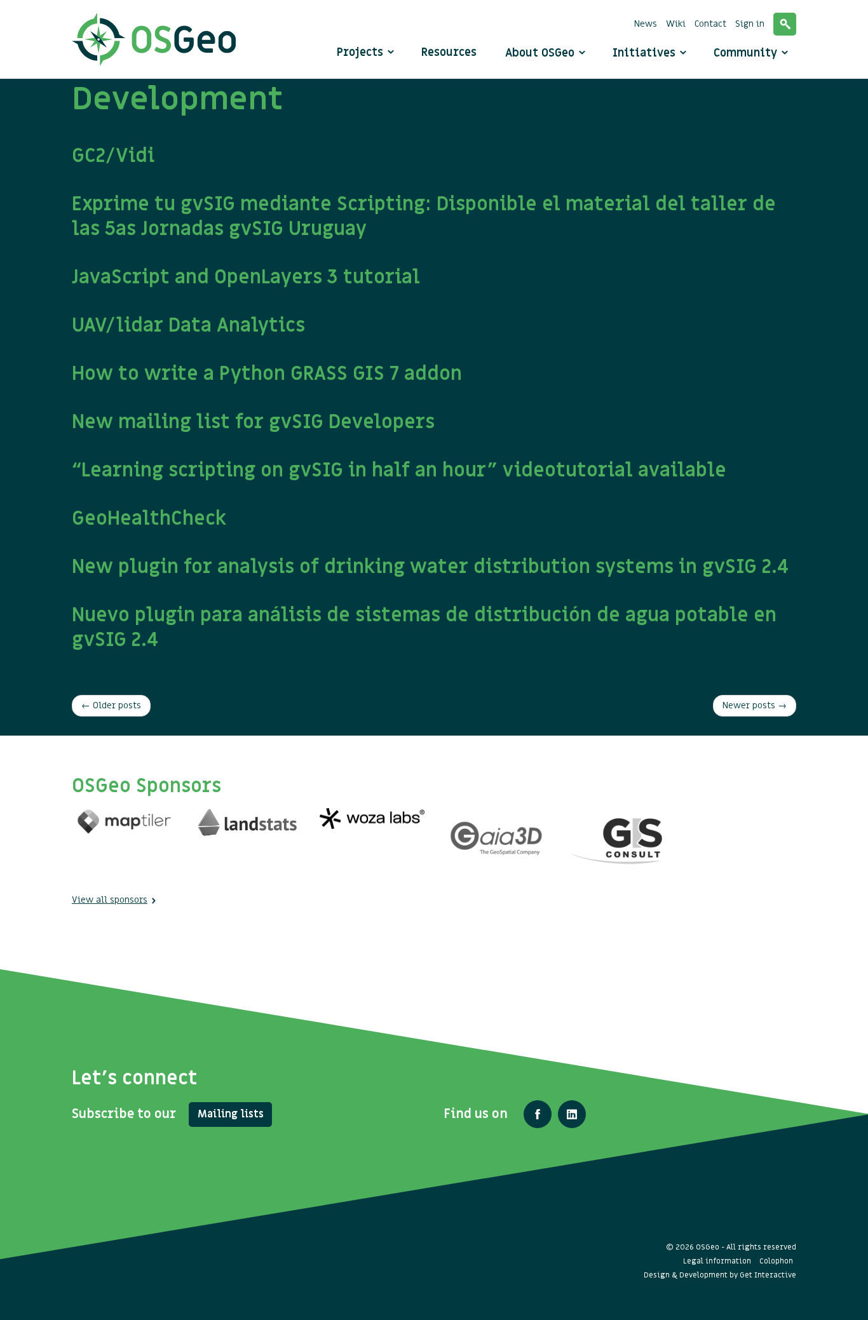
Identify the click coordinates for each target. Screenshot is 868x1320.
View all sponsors (109, 900)
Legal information (717, 1261)
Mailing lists (231, 1114)
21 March (399, 481)
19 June (253, 433)
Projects (360, 52)
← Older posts (111, 705)
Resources (449, 52)
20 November (113, 167)
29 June (246, 288)
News (645, 24)
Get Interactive (768, 1275)
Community (747, 53)
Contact (710, 24)
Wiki (676, 24)
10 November (424, 228)
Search (784, 24)
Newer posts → (754, 705)
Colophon (776, 1261)
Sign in (749, 24)
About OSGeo (541, 53)
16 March (430, 578)
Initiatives (646, 53)
